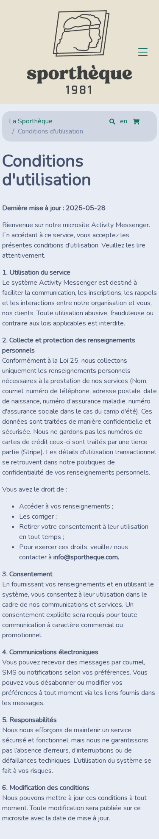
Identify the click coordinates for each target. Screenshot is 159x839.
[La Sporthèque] (79, 52)
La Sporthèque (31, 121)
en (124, 121)
